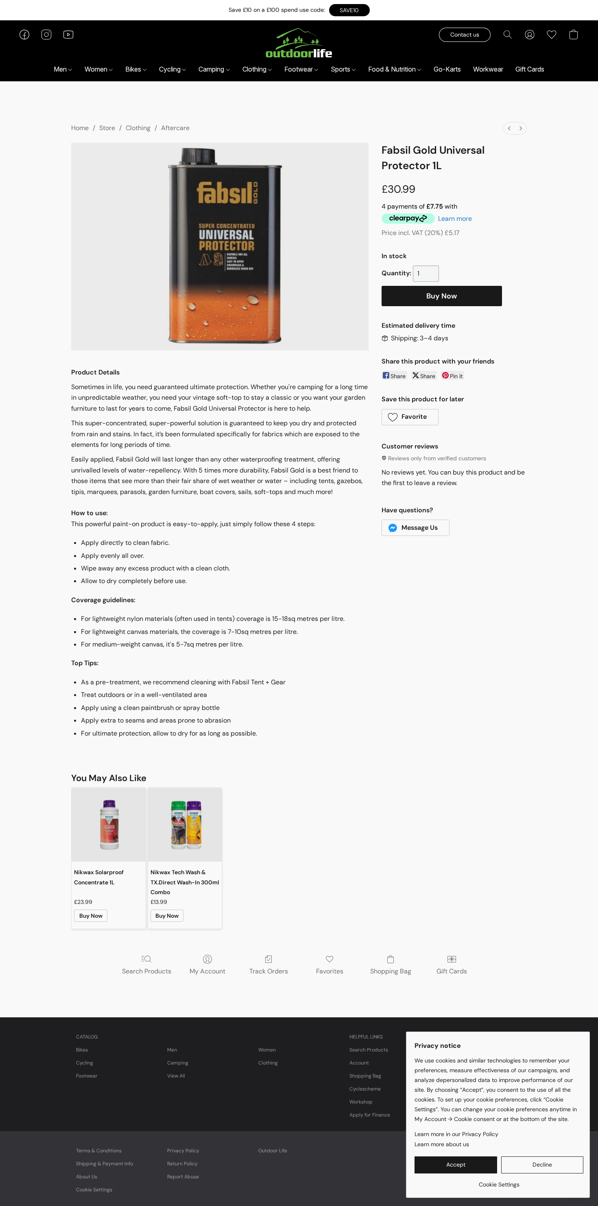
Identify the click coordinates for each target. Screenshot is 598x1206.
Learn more (455, 218)
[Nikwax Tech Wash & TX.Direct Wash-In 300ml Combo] (185, 825)
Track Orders (268, 971)
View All (176, 1076)
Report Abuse (183, 1176)
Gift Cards (529, 69)
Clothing (255, 69)
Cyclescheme (365, 1089)
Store (107, 128)
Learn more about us (442, 1144)
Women (97, 69)
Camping (212, 69)
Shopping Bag (390, 971)
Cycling (170, 69)
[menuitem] (509, 128)
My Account (207, 971)
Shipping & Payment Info (104, 1163)
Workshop (361, 1102)
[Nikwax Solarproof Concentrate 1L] (108, 825)
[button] (349, 10)
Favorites (329, 971)
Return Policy (182, 1163)
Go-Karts (447, 69)
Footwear (299, 69)
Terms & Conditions (99, 1150)
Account (359, 1063)
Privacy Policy (183, 1150)
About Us (86, 1176)
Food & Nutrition (392, 69)
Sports (341, 69)
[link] (499, 1181)
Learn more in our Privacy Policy (456, 1134)
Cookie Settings (94, 1189)
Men (61, 69)
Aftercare (175, 128)
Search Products (146, 971)
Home (80, 128)
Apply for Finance (369, 1115)
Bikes (134, 69)
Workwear (488, 69)
